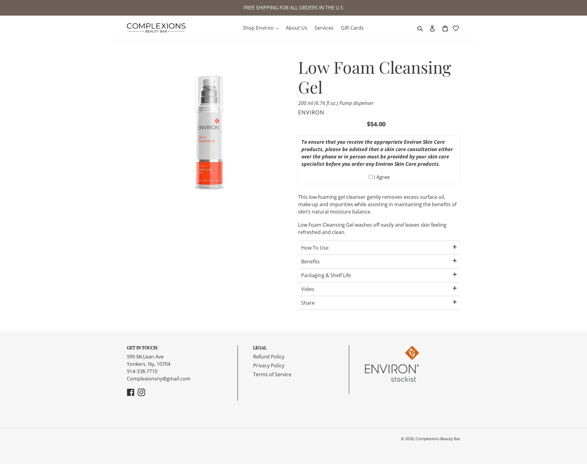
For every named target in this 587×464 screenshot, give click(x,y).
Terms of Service (272, 374)
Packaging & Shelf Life (326, 275)
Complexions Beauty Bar (437, 438)
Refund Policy (268, 356)
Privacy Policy (268, 365)
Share (308, 302)
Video (307, 289)
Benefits (310, 261)
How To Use (315, 247)
